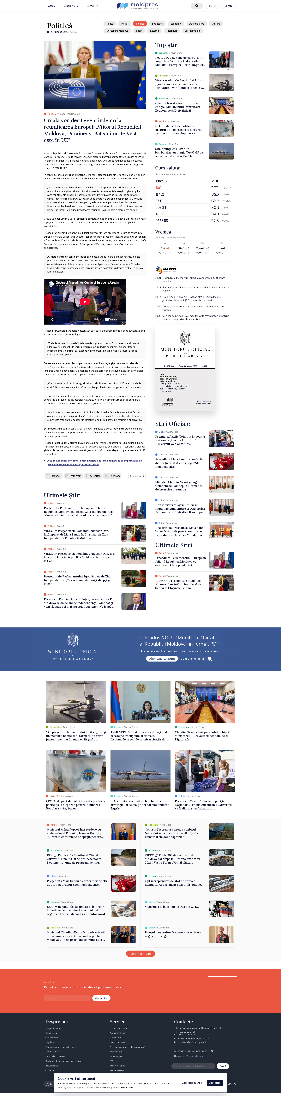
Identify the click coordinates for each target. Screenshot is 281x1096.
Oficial (124, 23)
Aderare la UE (196, 23)
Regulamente (51, 1065)
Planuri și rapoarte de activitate (60, 1047)
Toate (109, 23)
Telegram (114, 475)
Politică (60, 25)
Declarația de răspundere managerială (63, 1061)
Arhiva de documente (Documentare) (127, 1047)
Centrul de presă (117, 1042)
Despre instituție (53, 1028)
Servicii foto (115, 1037)
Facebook (55, 475)
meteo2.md (180, 237)
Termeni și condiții (118, 1070)
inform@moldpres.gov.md (193, 1042)
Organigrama (51, 1037)
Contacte (49, 1070)
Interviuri (172, 30)
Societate (157, 23)
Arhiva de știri (116, 1051)
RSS (111, 1061)
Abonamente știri (118, 1033)
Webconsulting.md (194, 1056)
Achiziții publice (52, 1051)
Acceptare (214, 1082)
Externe (154, 30)
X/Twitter (95, 475)
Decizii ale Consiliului (55, 1056)
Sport (139, 30)
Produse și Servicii (118, 1028)
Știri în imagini (193, 30)
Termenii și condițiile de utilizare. (118, 1087)
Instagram (75, 475)
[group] (194, 60)
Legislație (49, 1042)
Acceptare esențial (192, 1082)
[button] (228, 69)
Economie (176, 23)
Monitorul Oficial (117, 1065)
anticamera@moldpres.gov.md (195, 1038)
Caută (223, 1066)
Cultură (216, 23)
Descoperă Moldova (117, 30)
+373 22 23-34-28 (187, 1031)
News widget (116, 1056)
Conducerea (51, 1033)
